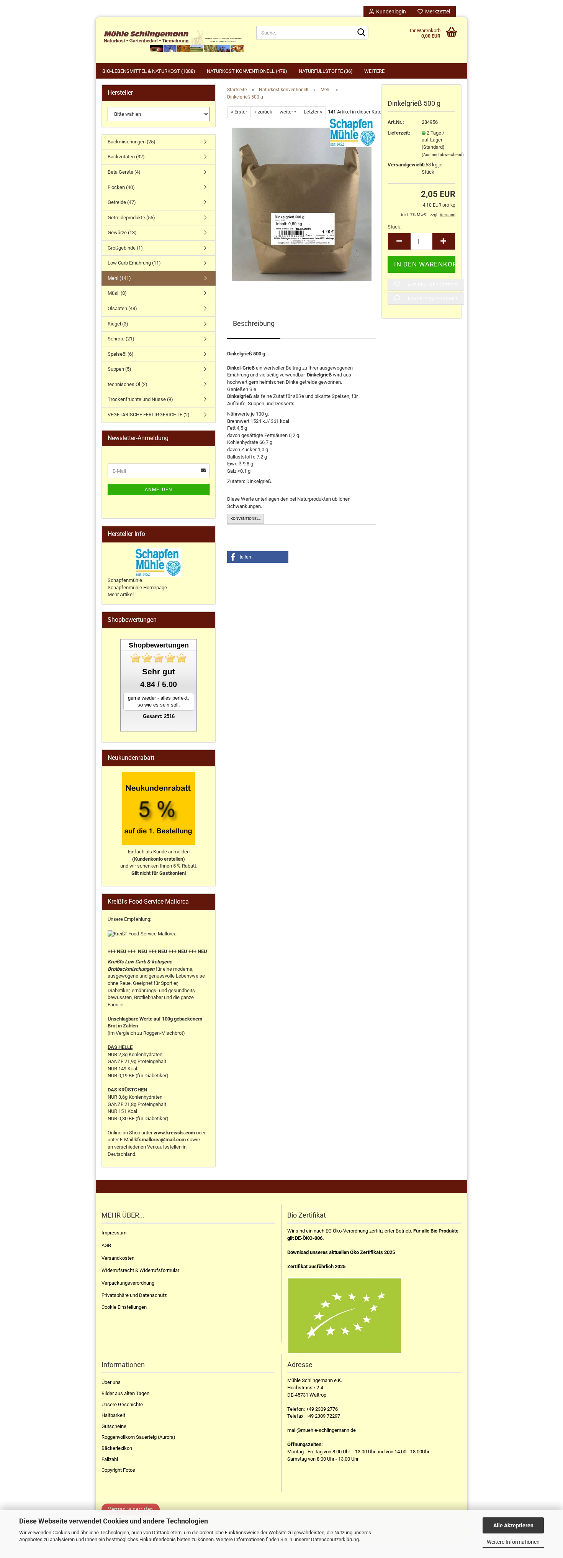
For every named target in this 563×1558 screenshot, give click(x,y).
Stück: (394, 227)
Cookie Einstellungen (124, 1307)
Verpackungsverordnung (127, 1283)
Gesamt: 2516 (159, 716)
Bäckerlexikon (116, 1448)
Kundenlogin (390, 11)
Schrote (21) (121, 339)
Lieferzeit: (399, 133)
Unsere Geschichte (122, 1404)
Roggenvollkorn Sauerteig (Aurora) (138, 1437)
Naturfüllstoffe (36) (326, 71)
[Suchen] (361, 33)
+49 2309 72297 (323, 1416)
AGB (106, 1245)
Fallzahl (109, 1459)
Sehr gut (158, 671)
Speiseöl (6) (121, 354)
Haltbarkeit (113, 1415)
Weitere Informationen (513, 1542)
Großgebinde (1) (125, 248)
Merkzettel (436, 11)
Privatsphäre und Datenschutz (134, 1295)
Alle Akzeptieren (513, 1525)
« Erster (239, 112)
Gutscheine (113, 1426)
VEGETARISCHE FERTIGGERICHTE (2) (149, 414)
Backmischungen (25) (131, 142)
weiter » (288, 112)
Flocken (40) (121, 187)
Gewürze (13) (122, 232)
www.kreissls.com (174, 1133)
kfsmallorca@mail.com (160, 1139)
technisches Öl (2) (127, 384)
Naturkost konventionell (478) (247, 71)
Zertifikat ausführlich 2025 (316, 1266)
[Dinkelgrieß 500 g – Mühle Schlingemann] (302, 204)
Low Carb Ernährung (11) (134, 263)
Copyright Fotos (118, 1470)
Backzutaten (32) (126, 156)
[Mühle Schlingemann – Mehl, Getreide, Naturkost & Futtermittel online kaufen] (173, 40)
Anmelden (158, 489)
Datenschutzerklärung (335, 1539)
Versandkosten (117, 1258)
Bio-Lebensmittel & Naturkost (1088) (148, 71)
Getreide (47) (122, 202)
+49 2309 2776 (322, 1409)
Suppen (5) (119, 369)
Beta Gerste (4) (124, 172)
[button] (257, 557)
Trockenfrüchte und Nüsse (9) (140, 399)
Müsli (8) (117, 293)
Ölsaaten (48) (122, 308)
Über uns (111, 1382)
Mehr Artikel (121, 594)
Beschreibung (254, 323)
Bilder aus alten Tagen (125, 1393)
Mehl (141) (119, 278)
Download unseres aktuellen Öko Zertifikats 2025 (341, 1252)
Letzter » (313, 112)
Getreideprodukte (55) (131, 217)
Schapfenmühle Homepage (137, 587)
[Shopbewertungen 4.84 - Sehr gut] (158, 658)
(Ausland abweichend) (443, 154)
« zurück (263, 112)
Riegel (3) (118, 324)
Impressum (113, 1233)
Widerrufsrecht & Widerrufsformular (140, 1270)
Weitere (374, 71)
